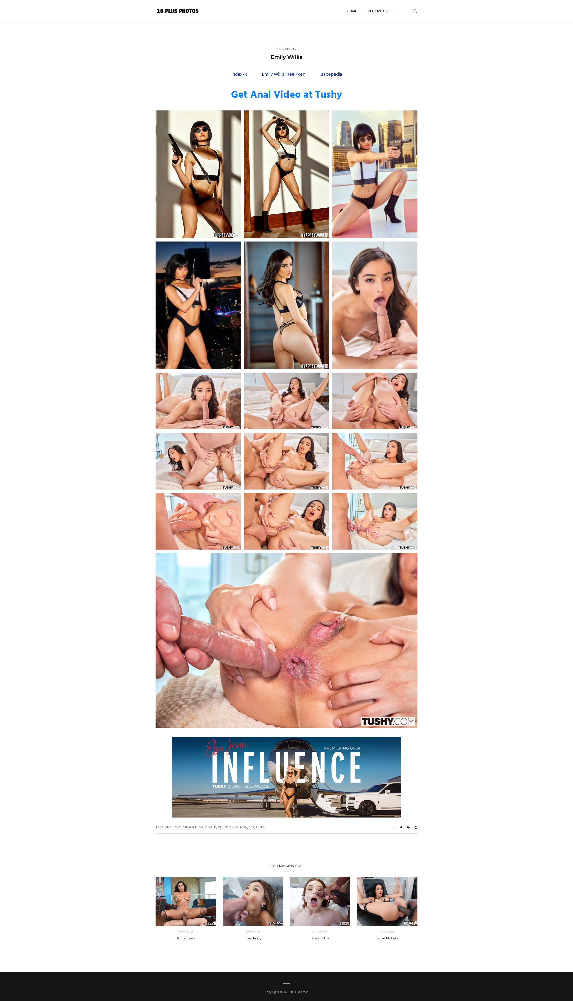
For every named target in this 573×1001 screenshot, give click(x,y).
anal (169, 827)
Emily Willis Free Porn (283, 74)
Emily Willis (208, 827)
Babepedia (331, 74)
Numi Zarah (186, 938)
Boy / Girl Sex (287, 49)
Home (352, 11)
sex (251, 827)
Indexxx (239, 74)
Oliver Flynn (228, 827)
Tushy (260, 827)
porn (243, 827)
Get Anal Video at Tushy (286, 95)
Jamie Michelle (387, 938)
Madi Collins (320, 938)
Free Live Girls (379, 11)
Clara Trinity (253, 938)
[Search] (415, 11)
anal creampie (185, 827)
